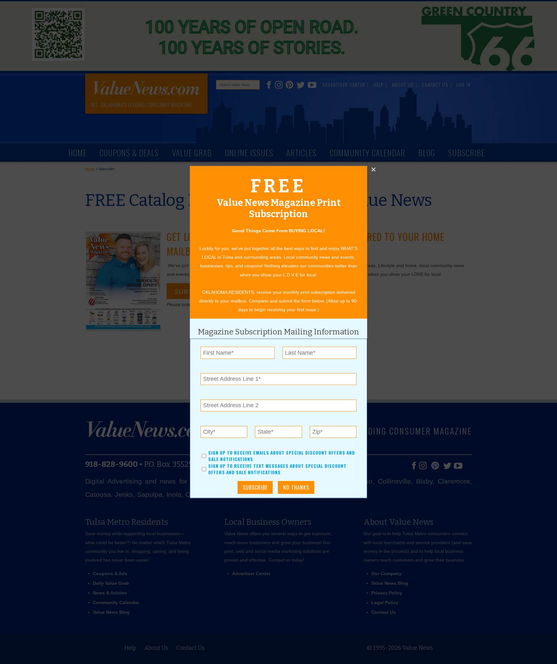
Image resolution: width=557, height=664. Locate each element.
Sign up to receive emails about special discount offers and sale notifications (281, 455)
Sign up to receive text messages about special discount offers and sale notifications (277, 469)
